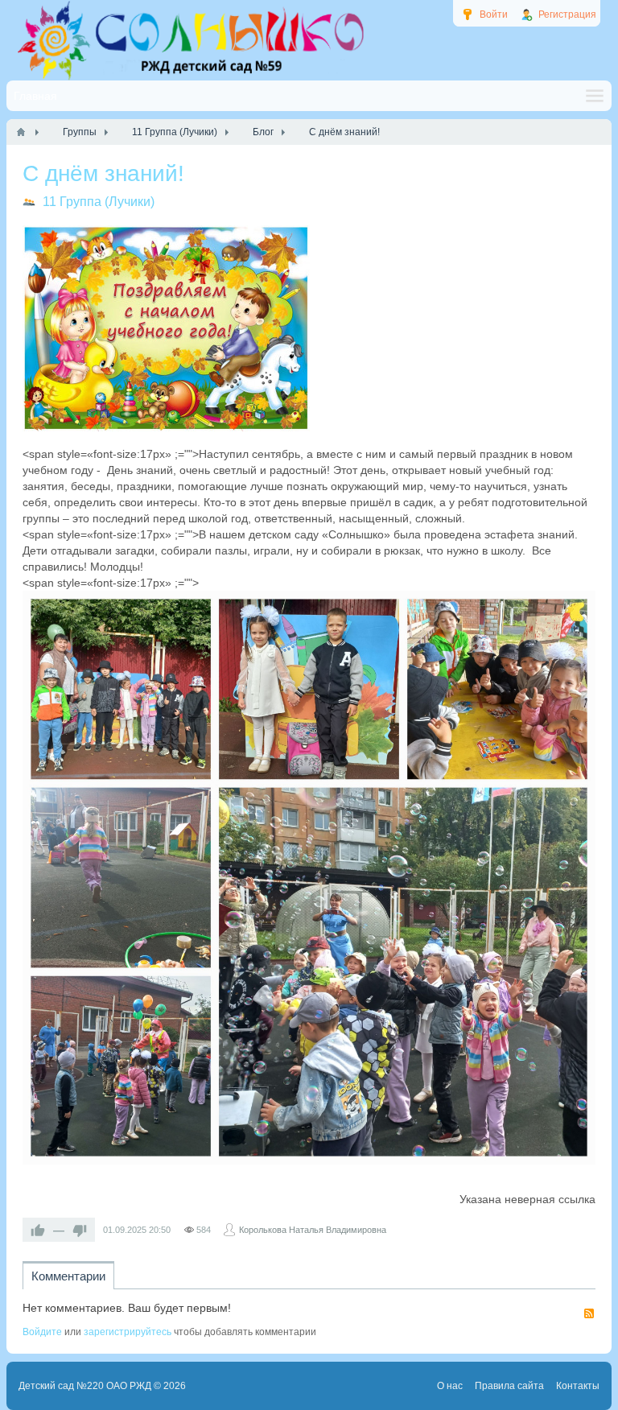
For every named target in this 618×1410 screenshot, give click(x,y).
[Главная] (20, 132)
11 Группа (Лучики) (98, 201)
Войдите (42, 1332)
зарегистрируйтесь (127, 1332)
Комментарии (68, 1276)
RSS (589, 1313)
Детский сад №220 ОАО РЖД (85, 1385)
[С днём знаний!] (166, 328)
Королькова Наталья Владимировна (312, 1230)
